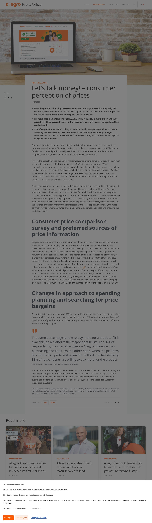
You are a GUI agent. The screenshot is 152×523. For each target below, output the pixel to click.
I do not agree (21, 518)
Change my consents (39, 518)
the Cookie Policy (34, 508)
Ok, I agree (8, 518)
